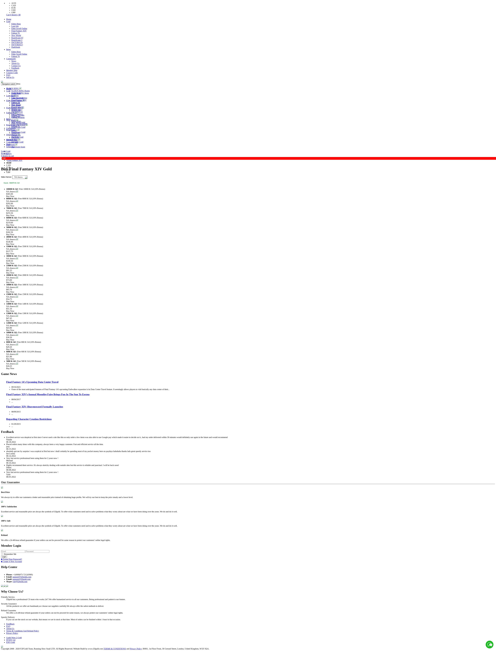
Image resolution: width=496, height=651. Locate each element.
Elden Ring (16, 24)
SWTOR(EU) (17, 45)
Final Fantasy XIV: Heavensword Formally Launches (34, 406)
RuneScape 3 (16, 40)
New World (16, 35)
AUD (13, 3)
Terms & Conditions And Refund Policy (22, 631)
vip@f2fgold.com (20, 581)
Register (4, 153)
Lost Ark (15, 26)
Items (8, 49)
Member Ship (11, 70)
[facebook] (2, 586)
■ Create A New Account (11, 561)
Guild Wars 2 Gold (14, 638)
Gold (8, 21)
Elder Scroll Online (19, 28)
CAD (13, 5)
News (13, 61)
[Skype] (5, 586)
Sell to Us (10, 77)
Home (8, 19)
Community (11, 59)
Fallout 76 (15, 33)
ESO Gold (10, 642)
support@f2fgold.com (21, 579)
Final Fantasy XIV (19, 31)
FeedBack (10, 624)
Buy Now (10, 196)
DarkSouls (15, 47)
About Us (15, 63)
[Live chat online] (489, 644)
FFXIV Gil (10, 640)
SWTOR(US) (17, 42)
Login (3, 151)
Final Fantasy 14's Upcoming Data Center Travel (32, 382)
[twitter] (7, 586)
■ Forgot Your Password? (11, 559)
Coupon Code (12, 73)
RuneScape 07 (17, 38)
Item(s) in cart (7, 156)
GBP (13, 12)
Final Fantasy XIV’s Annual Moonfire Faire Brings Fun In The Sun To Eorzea (48, 394)
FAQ (8, 75)
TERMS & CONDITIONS (114, 649)
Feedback (15, 68)
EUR (13, 8)
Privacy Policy (12, 633)
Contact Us (16, 66)
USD (13, 10)
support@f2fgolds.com (22, 577)
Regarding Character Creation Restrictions (29, 419)
